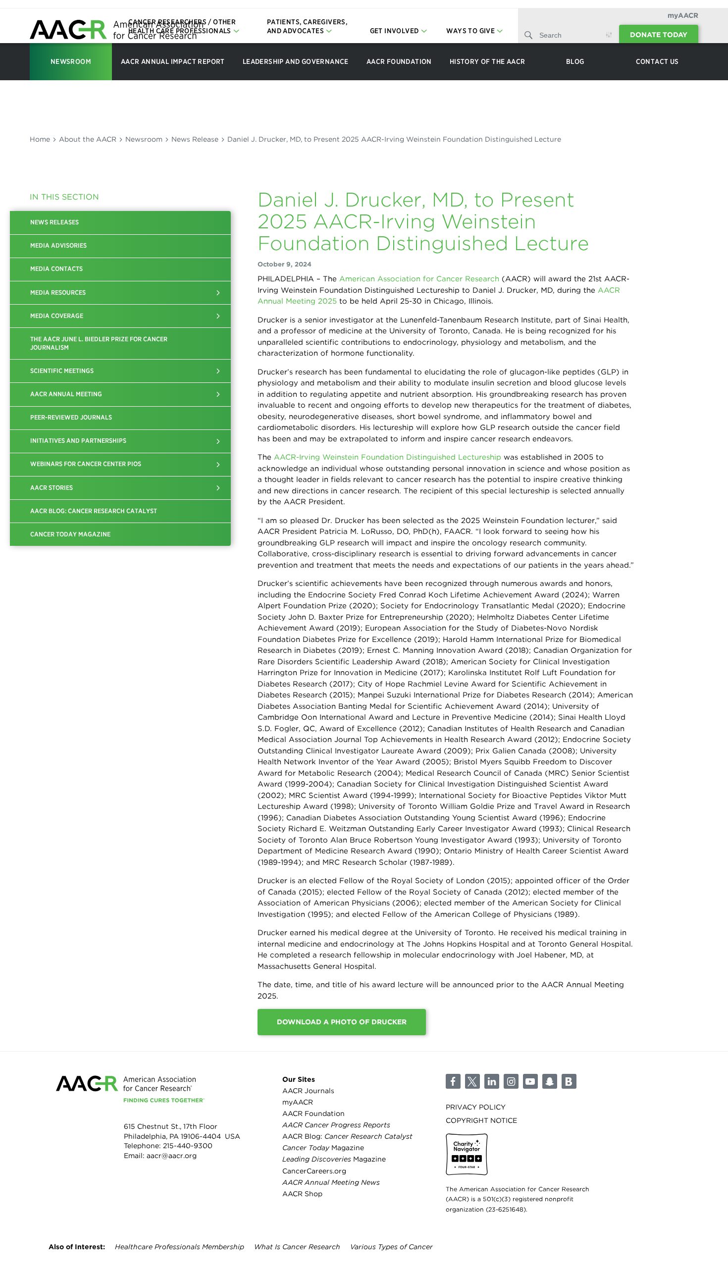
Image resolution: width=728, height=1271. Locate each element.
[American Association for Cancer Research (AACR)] (116, 31)
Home (40, 139)
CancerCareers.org (314, 1171)
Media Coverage (56, 315)
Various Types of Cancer (391, 1247)
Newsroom (143, 139)
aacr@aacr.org (172, 1156)
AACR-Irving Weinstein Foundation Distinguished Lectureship (387, 457)
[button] (218, 292)
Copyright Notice (481, 1120)
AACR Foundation (313, 1113)
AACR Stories (51, 487)
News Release (194, 139)
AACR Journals (308, 1091)
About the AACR (87, 139)
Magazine (323, 1148)
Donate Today (658, 35)
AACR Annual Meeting (66, 394)
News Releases (54, 222)
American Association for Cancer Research (419, 278)
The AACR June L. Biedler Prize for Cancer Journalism (98, 343)
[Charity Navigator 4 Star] (467, 1154)
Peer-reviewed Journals (71, 417)
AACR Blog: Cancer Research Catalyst (93, 511)
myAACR (683, 15)
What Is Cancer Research (297, 1247)
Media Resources (58, 292)
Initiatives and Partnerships (78, 440)
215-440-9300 (187, 1146)
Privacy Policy (476, 1107)
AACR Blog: (347, 1136)
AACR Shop (302, 1194)
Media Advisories (58, 245)
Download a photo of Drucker (342, 1022)
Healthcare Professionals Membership (179, 1247)
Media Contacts (56, 268)
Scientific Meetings (62, 370)
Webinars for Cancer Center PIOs (85, 464)
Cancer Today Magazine (70, 534)
